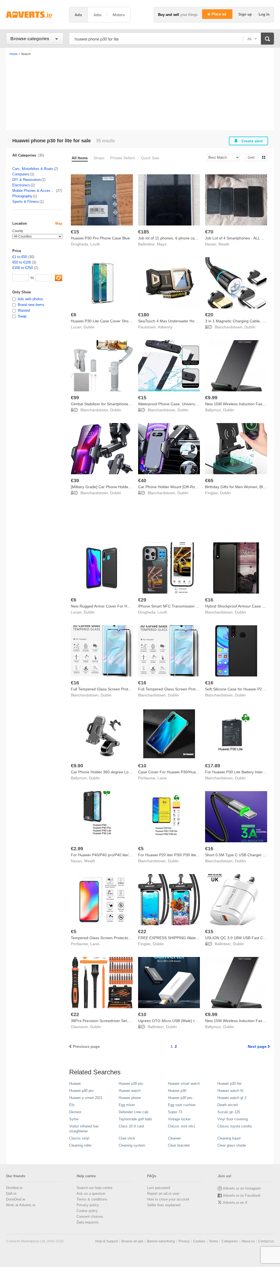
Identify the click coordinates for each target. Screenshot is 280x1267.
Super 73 (175, 1112)
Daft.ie (11, 1193)
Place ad (219, 14)
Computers (21, 174)
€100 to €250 (22, 268)
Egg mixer (127, 1105)
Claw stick (127, 1138)
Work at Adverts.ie (20, 1205)
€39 (75, 480)
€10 (142, 765)
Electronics (21, 185)
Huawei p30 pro (131, 1083)
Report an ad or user (163, 1193)
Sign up (245, 14)
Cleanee (174, 1138)
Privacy (184, 1241)
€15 (75, 232)
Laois (162, 778)
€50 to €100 (21, 262)
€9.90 (77, 765)
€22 (142, 931)
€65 (209, 480)
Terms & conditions (92, 1199)
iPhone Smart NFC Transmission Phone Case (177, 606)
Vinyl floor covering (232, 1119)
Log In (264, 14)
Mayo (162, 244)
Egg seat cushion (182, 1105)
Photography (22, 196)
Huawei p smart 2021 (86, 1098)
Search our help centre (94, 1188)
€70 (209, 232)
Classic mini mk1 (181, 1126)
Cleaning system (132, 1145)
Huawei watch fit (230, 1091)
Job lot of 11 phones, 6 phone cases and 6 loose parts (185, 238)
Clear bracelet (179, 1145)
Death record (227, 1105)
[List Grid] (254, 157)
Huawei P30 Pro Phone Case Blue (100, 238)
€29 (142, 600)
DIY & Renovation (26, 180)
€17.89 (212, 765)
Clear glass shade (231, 1145)
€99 (75, 397)
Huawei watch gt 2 (231, 1098)
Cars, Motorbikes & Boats (32, 169)
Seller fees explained (163, 1205)
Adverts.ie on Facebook (242, 1195)
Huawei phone (130, 1098)
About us (248, 1241)
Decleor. (75, 1112)
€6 (73, 314)
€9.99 (211, 397)
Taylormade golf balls (135, 1119)
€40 (142, 480)
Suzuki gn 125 (228, 1112)
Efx (72, 1105)
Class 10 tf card (131, 1126)
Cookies (199, 1241)
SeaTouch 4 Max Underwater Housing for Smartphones (186, 321)
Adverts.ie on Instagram (242, 1188)
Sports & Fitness (25, 201)
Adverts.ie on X (235, 1203)
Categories (229, 1241)
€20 (209, 314)
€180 (143, 314)
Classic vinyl (79, 1138)
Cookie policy (87, 1211)
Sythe (73, 1119)
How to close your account (168, 1199)
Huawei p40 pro (81, 1091)
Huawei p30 (177, 1091)
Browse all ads (132, 1241)
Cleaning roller (80, 1145)
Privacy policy (88, 1205)
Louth (95, 244)
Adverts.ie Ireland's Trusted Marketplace (34, 14)
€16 (209, 600)
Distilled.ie (14, 1188)
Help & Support (106, 1241)
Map (58, 223)
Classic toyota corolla (234, 1126)
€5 (141, 848)
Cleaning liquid (228, 1138)
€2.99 (77, 848)
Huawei (75, 1083)
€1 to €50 (19, 257)
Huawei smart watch (184, 1083)
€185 (143, 232)
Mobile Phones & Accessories (34, 191)
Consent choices (90, 1216)
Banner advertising (161, 1241)
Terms (213, 1241)
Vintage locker (179, 1119)
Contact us (266, 1241)
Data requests (88, 1222)
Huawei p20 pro (180, 1098)
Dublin (89, 327)
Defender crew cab (133, 1112)
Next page (257, 1046)
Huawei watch (130, 1091)
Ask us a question (91, 1193)
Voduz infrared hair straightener (84, 1128)
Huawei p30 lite (229, 1083)
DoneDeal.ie (15, 1199)
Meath (223, 244)
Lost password (158, 1188)
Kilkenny (165, 327)
